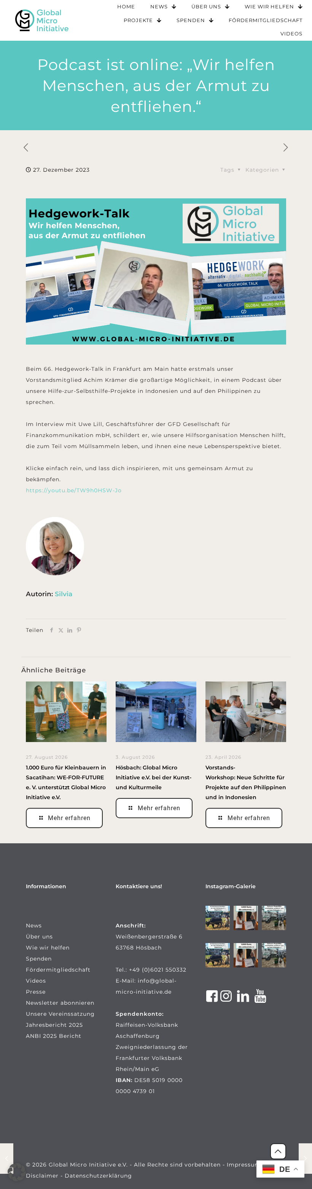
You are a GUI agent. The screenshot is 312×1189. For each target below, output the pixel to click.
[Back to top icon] (278, 1151)
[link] (41, 20)
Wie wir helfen (48, 947)
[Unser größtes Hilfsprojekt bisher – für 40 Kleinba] (217, 918)
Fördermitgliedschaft (58, 969)
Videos (36, 980)
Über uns (39, 936)
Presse (36, 991)
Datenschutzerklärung (98, 1175)
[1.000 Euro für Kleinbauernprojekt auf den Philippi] (246, 918)
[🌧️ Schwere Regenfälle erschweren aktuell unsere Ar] (274, 918)
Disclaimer (42, 1175)
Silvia (63, 594)
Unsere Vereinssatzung (60, 1013)
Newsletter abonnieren (60, 1002)
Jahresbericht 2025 (54, 1024)
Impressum (244, 1164)
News (34, 925)
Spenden (39, 958)
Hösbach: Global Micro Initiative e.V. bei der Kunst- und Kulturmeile (153, 777)
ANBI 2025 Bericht (53, 1036)
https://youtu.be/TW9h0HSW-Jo (74, 490)
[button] (16, 1172)
